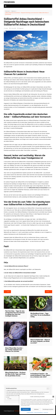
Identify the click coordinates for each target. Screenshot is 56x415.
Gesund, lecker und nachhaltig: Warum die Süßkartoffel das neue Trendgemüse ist (25, 393)
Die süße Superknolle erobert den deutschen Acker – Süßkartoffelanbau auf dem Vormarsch (28, 392)
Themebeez (17, 411)
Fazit (8, 397)
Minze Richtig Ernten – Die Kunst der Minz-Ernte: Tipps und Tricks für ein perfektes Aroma (15, 374)
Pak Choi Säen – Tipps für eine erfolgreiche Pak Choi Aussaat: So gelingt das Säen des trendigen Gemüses (15, 313)
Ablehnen (36, 409)
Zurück (8, 291)
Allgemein (21, 28)
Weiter (47, 291)
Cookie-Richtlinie (30, 412)
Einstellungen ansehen (48, 409)
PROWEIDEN (9, 2)
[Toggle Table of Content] (47, 388)
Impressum (46, 412)
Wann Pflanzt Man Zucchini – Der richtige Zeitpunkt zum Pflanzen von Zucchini (14, 349)
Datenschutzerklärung (38, 412)
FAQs (10, 398)
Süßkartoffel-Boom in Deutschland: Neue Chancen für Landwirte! (21, 390)
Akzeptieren (26, 409)
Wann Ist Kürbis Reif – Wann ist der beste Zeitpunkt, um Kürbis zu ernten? (40, 341)
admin (6, 28)
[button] (53, 396)
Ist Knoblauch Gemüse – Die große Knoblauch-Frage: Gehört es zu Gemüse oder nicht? (40, 375)
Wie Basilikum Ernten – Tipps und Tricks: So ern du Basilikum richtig (40, 315)
